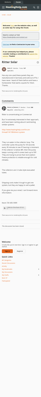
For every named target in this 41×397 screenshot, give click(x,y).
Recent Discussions (8, 263)
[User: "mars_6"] (4, 69)
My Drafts (20, 275)
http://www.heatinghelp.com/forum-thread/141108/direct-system (16, 130)
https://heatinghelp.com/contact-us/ (15, 37)
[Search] (34, 7)
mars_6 (9, 68)
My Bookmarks (20, 269)
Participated (6, 281)
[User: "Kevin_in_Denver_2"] (4, 108)
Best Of (4, 278)
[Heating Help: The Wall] (16, 7)
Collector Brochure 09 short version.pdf (16, 207)
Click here (6, 44)
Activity (4, 266)
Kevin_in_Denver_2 (13, 107)
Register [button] (20, 251)
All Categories (6, 260)
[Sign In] (38, 7)
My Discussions (7, 272)
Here (12, 25)
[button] (38, 62)
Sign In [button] (7, 251)
